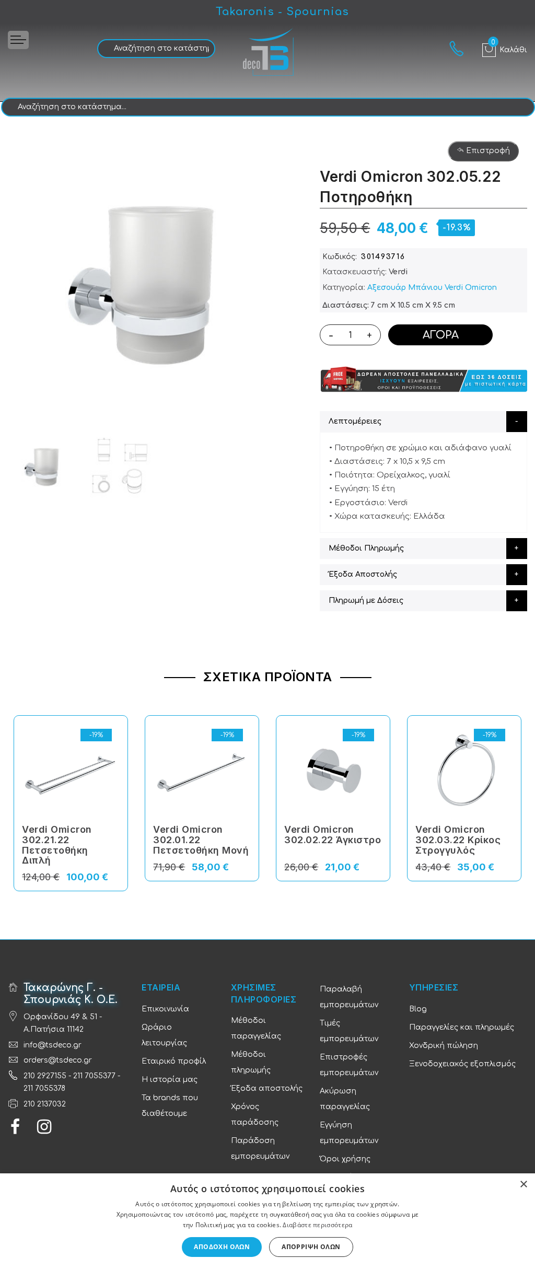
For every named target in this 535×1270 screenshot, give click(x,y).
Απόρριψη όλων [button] (311, 1246)
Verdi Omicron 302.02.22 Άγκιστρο (332, 834)
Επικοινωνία (165, 1009)
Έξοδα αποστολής (267, 1088)
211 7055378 (44, 1088)
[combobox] (156, 48)
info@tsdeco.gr (53, 1045)
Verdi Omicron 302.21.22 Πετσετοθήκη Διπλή (57, 845)
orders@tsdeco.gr (58, 1060)
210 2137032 (45, 1104)
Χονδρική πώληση (443, 1046)
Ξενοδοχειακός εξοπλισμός (462, 1064)
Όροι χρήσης (345, 1159)
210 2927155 (45, 1076)
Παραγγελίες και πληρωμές (461, 1027)
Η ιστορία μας (169, 1079)
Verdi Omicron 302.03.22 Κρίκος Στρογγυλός (458, 840)
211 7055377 (94, 1076)
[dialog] (267, 1221)
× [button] (523, 1185)
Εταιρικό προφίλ (174, 1061)
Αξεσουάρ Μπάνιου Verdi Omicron (432, 288)
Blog (418, 1009)
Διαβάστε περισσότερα (317, 1224)
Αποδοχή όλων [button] (222, 1246)
